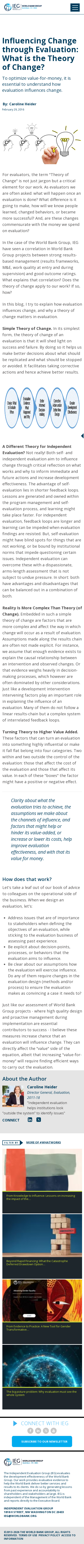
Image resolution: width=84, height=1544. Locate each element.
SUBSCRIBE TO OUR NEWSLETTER (44, 1441)
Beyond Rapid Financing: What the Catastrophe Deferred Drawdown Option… (37, 1262)
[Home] (23, 7)
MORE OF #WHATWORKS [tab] (43, 1142)
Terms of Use (28, 1535)
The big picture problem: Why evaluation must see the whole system (41, 1393)
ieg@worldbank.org (20, 1516)
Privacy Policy (49, 1535)
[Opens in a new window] (30, 1119)
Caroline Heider (22, 104)
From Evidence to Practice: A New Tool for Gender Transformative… (38, 1328)
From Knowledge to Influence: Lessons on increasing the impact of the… (40, 1197)
